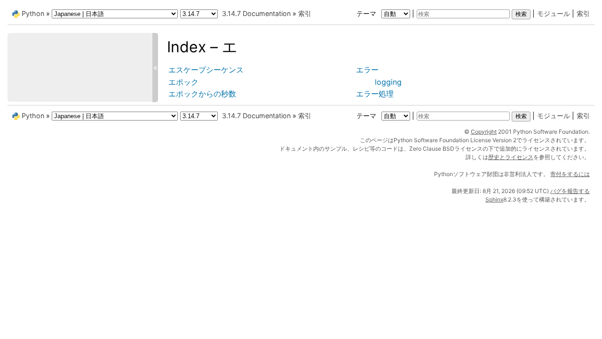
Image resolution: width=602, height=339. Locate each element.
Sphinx (494, 199)
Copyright (484, 131)
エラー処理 (375, 93)
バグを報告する (570, 190)
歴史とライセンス (510, 157)
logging (388, 82)
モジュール (553, 13)
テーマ (367, 13)
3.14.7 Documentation (256, 13)
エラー (367, 69)
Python (33, 13)
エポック (183, 82)
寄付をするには (570, 174)
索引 (583, 13)
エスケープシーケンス (206, 69)
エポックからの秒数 (202, 93)
